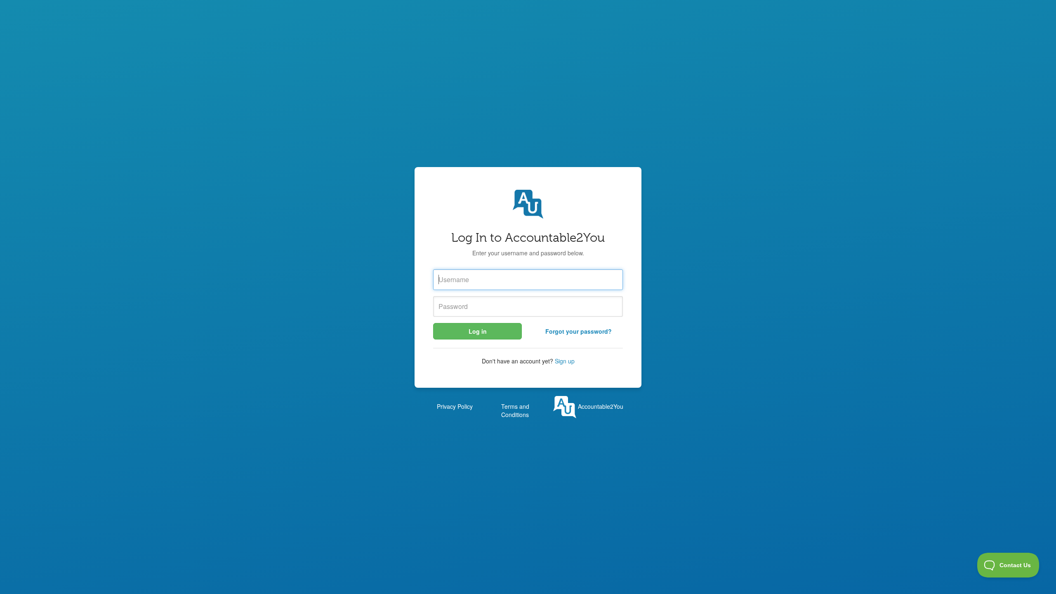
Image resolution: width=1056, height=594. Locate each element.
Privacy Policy (455, 406)
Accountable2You (599, 406)
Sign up (565, 361)
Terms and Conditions (515, 410)
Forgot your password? (578, 331)
